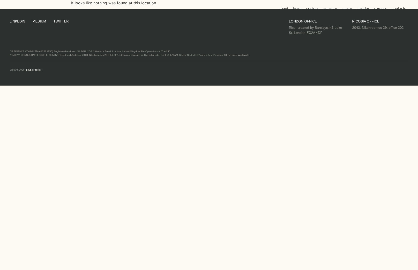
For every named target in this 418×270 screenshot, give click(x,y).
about (283, 9)
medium (39, 21)
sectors (312, 9)
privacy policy (33, 69)
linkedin (17, 21)
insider (363, 9)
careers (380, 9)
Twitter (61, 21)
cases (348, 9)
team (297, 9)
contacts (399, 9)
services (330, 9)
